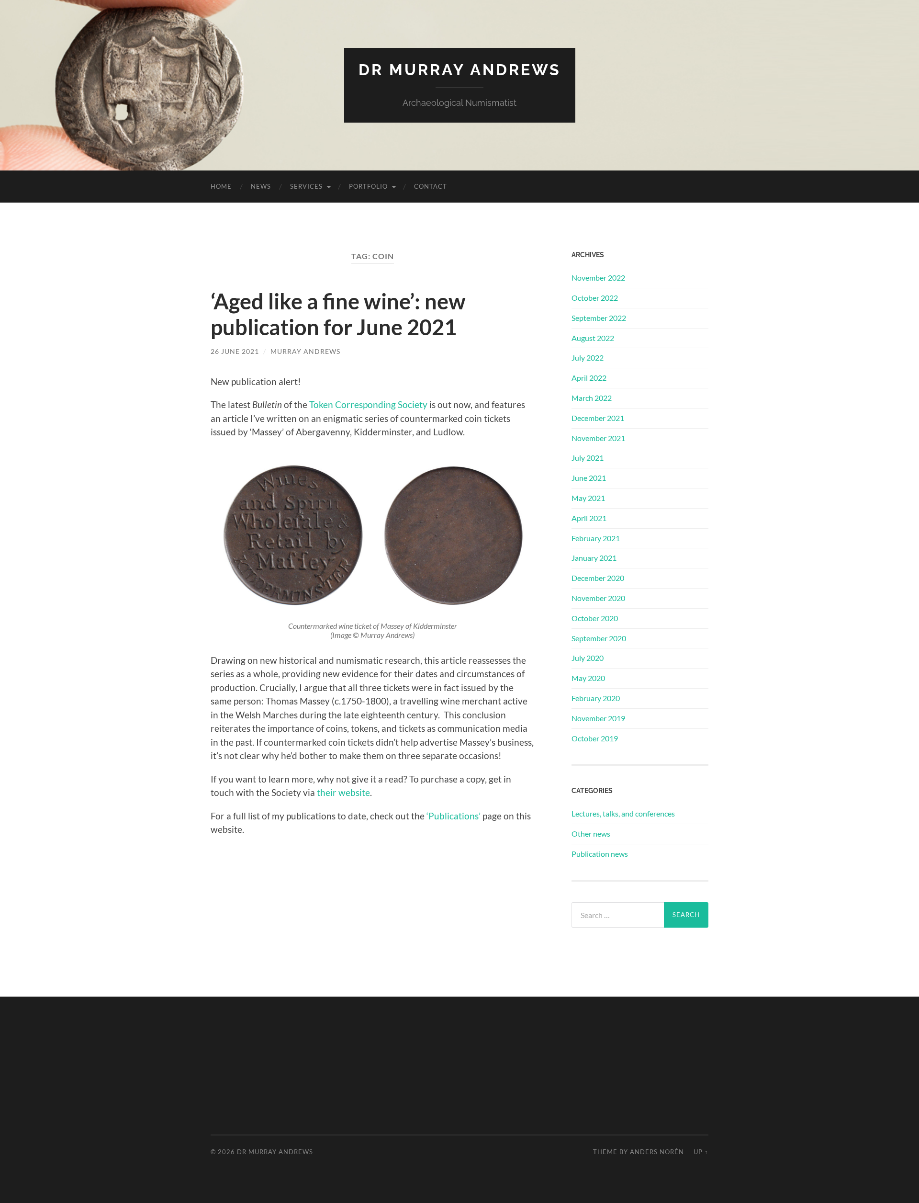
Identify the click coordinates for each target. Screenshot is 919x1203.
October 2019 (595, 738)
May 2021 (588, 497)
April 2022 (589, 377)
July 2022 (588, 357)
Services (306, 186)
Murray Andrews (305, 351)
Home (221, 186)
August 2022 (593, 337)
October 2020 (595, 618)
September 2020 (599, 638)
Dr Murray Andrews (460, 70)
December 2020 (598, 577)
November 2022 (598, 277)
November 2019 (598, 718)
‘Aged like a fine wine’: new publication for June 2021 (338, 314)
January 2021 (594, 557)
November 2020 (598, 597)
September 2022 (599, 317)
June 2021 (589, 477)
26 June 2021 (235, 351)
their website (343, 792)
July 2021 (588, 457)
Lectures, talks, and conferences (623, 813)
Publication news (600, 853)
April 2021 (589, 517)
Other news (591, 833)
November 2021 (598, 438)
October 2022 (595, 297)
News (261, 186)
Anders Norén (657, 1152)
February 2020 (596, 698)
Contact (430, 186)
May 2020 (588, 677)
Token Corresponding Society (368, 404)
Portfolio (368, 186)
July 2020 (588, 657)
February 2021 (596, 538)
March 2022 (592, 397)
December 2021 (598, 417)
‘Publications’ (453, 815)
